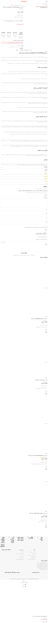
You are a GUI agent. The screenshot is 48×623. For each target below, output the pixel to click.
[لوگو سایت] (24, 1)
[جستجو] (1, 1)
